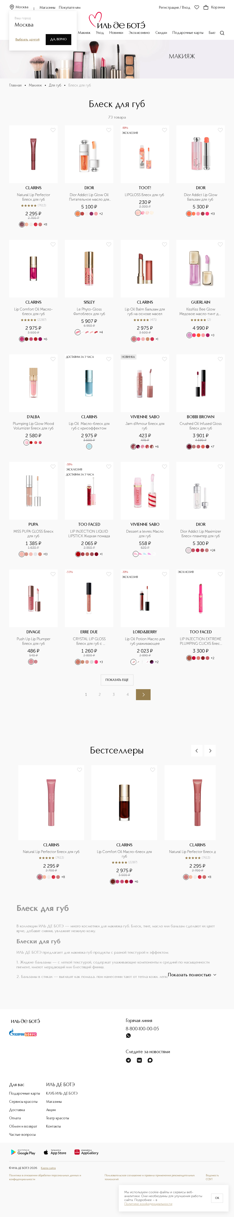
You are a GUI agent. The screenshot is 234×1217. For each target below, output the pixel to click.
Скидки (161, 33)
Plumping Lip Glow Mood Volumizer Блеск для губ (34, 425)
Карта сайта (48, 1168)
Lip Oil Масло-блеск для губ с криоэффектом (90, 425)
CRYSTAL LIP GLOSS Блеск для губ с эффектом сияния (89, 641)
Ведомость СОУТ (212, 1177)
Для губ (55, 85)
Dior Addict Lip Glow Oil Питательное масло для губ (89, 197)
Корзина (218, 7)
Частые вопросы (22, 1135)
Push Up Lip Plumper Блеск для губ (34, 641)
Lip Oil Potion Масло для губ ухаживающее (145, 641)
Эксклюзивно (139, 33)
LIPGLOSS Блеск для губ (145, 195)
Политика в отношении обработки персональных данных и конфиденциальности (45, 1177)
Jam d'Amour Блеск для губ (145, 425)
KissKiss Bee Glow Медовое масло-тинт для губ (200, 311)
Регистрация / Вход (174, 8)
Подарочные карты (188, 33)
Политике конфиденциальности (148, 1204)
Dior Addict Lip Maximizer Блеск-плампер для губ (201, 533)
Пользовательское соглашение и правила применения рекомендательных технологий (150, 1177)
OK (217, 1198)
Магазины (47, 8)
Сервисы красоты (23, 1102)
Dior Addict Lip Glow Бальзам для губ (201, 197)
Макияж (84, 33)
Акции (51, 1110)
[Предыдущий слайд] (196, 750)
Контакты (53, 1126)
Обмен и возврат (23, 1126)
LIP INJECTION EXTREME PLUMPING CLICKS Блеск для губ (201, 641)
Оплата (15, 1118)
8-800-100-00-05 (142, 1029)
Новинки (116, 33)
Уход (100, 33)
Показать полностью (189, 975)
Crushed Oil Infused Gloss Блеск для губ (201, 425)
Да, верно (58, 39)
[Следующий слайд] (210, 750)
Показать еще (117, 680)
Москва (22, 7)
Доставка (17, 1110)
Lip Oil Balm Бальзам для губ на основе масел (145, 311)
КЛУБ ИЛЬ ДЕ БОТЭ (62, 1094)
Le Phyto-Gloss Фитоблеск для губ (89, 311)
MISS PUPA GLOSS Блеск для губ (33, 533)
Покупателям (70, 8)
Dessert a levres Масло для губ (145, 533)
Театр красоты (57, 1118)
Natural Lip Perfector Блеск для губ (34, 197)
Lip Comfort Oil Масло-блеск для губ (33, 311)
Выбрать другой (28, 39)
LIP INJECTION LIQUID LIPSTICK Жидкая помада (89, 533)
